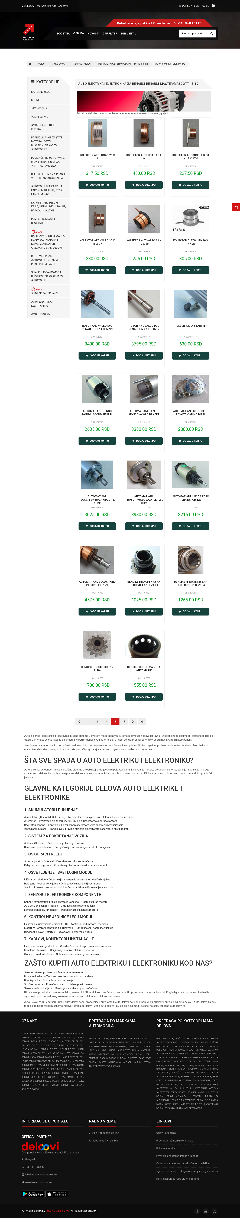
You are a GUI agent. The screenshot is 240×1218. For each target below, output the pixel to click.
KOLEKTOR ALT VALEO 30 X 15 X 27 (97, 242)
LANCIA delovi (52, 1057)
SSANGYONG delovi (32, 1081)
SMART (102, 1062)
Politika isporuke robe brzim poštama (177, 1178)
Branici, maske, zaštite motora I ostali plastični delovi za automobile (46, 143)
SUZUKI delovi (68, 1081)
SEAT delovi (38, 1077)
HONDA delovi (30, 1049)
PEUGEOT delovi (55, 1069)
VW (108, 1066)
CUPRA (92, 1042)
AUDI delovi (50, 1033)
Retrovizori (196, 1108)
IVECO (138, 1046)
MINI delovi (49, 1065)
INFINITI (123, 1046)
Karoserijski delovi (191, 1104)
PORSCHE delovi (31, 1073)
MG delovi (35, 1065)
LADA (103, 1050)
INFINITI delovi (68, 1049)
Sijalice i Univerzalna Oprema (199, 1088)
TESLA (147, 1062)
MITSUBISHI (128, 1054)
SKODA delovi (56, 1077)
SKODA (92, 1062)
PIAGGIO (104, 1058)
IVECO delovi (38, 1053)
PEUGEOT (93, 1058)
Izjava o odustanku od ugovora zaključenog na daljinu (187, 1171)
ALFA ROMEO (95, 1038)
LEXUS (135, 1050)
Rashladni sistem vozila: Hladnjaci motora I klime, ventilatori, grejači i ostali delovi (48, 241)
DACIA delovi (38, 1041)
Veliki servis (39, 116)
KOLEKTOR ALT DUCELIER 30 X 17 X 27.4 (190, 157)
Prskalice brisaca (207, 1100)
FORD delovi (76, 1045)
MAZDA (92, 1054)
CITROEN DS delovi (63, 1037)
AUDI (105, 1038)
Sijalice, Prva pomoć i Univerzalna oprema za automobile (47, 276)
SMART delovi (75, 1077)
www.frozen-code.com (38, 1182)
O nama (78, 33)
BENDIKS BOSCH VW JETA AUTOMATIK (144, 668)
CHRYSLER (121, 1038)
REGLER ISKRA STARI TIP (191, 325)
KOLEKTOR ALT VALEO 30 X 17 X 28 (144, 242)
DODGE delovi (48, 1045)
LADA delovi (37, 1057)
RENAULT (124, 1058)
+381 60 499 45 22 (189, 23)
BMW (112, 1038)
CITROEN (132, 1038)
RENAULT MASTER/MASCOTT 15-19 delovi (123, 63)
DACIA (101, 1042)
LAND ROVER (124, 1050)
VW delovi (77, 1085)
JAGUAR (146, 1046)
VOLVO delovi (60, 1085)
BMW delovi (65, 1033)
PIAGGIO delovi (75, 1069)
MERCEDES (103, 1054)
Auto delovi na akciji (45, 293)
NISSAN (139, 1054)
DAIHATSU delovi (30, 1045)
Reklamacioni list (166, 1148)
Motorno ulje (40, 91)
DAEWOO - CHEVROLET (118, 1042)
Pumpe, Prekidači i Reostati (43, 220)
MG (113, 1054)
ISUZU (131, 1046)
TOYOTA (93, 1066)
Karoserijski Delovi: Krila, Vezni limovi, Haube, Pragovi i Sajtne (48, 206)
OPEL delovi (38, 1069)
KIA (97, 1050)
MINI (119, 1054)
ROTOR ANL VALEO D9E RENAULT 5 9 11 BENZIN (97, 327)
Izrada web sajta (58, 1211)
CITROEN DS (144, 1038)
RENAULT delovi (82, 63)
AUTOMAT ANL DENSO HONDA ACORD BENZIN (97, 413)
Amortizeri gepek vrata (170, 1092)
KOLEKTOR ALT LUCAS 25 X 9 (97, 157)
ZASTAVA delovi (30, 1089)
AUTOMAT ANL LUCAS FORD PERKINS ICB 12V (190, 498)
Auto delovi (59, 63)
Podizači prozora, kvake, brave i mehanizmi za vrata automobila (48, 161)
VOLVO (101, 1066)
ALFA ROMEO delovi (32, 1033)
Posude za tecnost (183, 1100)
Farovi (160, 1104)
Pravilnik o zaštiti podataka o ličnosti (177, 1155)
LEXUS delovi (29, 1061)
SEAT (148, 1058)
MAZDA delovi (64, 1061)
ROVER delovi (68, 1073)
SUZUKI (138, 1062)
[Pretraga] (211, 33)
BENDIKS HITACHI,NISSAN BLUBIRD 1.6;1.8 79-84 (144, 583)
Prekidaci (170, 1108)
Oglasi (41, 63)
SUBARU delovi (51, 1081)
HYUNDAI (113, 1046)
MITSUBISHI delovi (65, 1065)
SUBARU (127, 1062)
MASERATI (146, 1050)
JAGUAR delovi (55, 1053)
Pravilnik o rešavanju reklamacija (174, 1140)
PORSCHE (114, 1058)
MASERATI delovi (46, 1061)
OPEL (148, 1054)
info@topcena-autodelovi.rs (41, 1174)
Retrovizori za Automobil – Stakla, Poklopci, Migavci (45, 260)
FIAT (91, 1046)
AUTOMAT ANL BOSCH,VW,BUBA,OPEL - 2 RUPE (97, 500)
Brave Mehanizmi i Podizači (184, 1096)
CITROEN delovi (40, 1037)
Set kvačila (39, 108)
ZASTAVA (115, 1066)
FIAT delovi (63, 1045)
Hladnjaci (182, 1108)
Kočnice (36, 100)
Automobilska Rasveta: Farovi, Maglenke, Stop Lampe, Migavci (47, 190)
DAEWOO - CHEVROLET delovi (66, 1041)
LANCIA (111, 1050)
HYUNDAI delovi (48, 1049)
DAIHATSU (137, 1042)
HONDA (104, 1046)
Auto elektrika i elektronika (170, 63)
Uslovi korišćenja (166, 1132)
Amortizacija (40, 314)
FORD (97, 1046)
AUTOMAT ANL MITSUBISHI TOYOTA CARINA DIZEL (190, 413)
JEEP (91, 1050)
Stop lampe (171, 1104)
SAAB (141, 1058)
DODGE (147, 1042)
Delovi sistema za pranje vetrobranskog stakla (48, 176)
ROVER (133, 1058)
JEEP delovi (72, 1053)
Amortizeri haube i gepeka (43, 127)
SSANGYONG (114, 1062)
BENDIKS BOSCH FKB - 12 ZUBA (97, 668)
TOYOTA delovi (40, 1085)
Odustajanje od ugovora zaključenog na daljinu (183, 1163)
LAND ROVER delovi (72, 1057)
